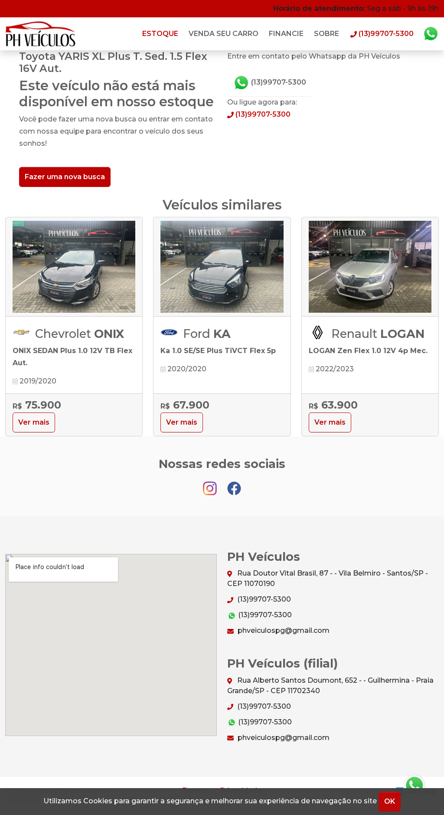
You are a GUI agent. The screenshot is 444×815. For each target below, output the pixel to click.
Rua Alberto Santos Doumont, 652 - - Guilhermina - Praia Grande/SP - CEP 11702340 (330, 685)
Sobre (326, 33)
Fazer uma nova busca (65, 177)
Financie (286, 33)
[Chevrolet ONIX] (74, 267)
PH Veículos (41, 34)
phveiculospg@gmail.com (283, 630)
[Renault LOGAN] (370, 267)
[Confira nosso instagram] (211, 484)
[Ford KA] (221, 267)
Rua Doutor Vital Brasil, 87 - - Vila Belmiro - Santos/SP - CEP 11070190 (327, 578)
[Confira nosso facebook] (234, 484)
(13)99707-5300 (277, 82)
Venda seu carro (223, 33)
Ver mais (33, 422)
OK (389, 801)
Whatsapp (430, 34)
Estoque (160, 33)
